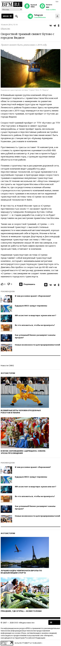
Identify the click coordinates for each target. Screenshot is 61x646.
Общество (5, 28)
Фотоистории (8, 373)
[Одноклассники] (58, 25)
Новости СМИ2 (7, 365)
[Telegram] (54, 25)
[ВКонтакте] (50, 25)
